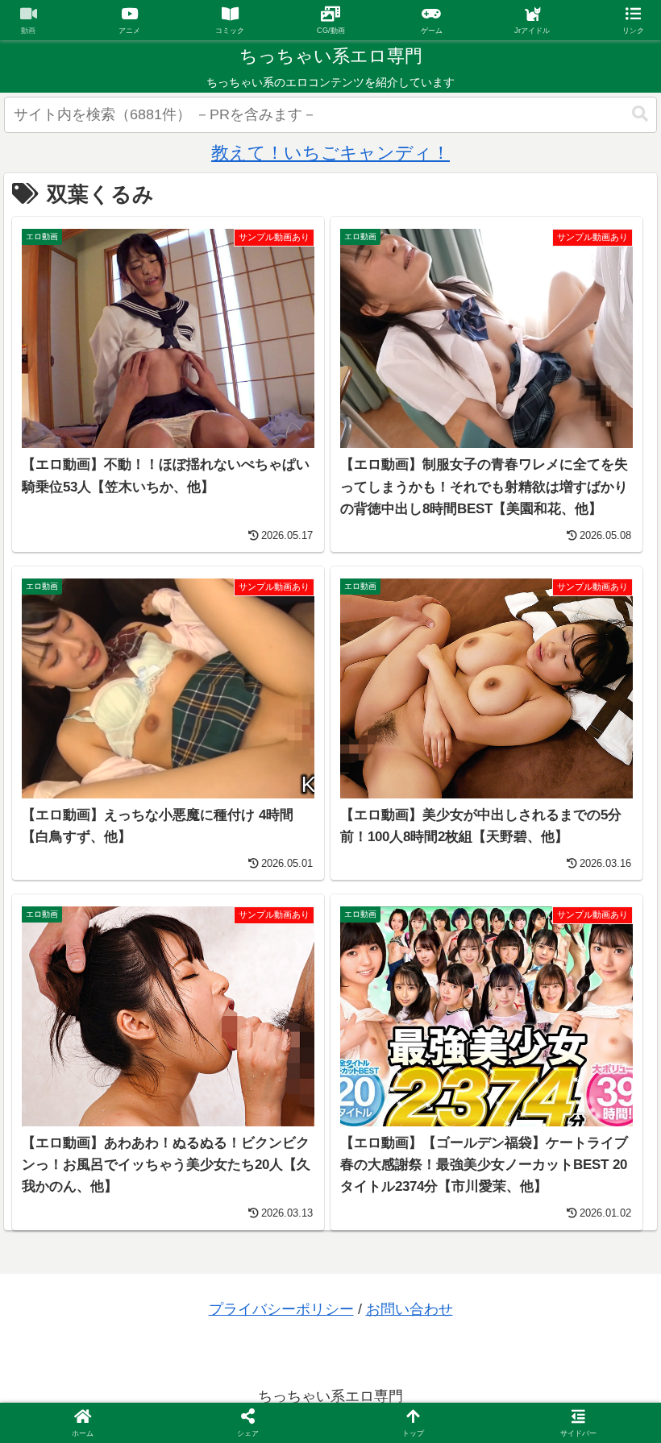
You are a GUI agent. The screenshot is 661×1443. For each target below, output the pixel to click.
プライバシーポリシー (281, 1309)
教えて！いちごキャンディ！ (330, 153)
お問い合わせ (409, 1309)
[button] (640, 114)
